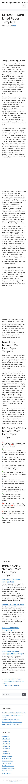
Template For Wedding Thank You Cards (13, 713)
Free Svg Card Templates (11, 685)
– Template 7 (6, 751)
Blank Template (6, 758)
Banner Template (7, 756)
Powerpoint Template (8, 768)
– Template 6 (6, 748)
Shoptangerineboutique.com (15, 2)
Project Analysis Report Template (11, 724)
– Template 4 (6, 744)
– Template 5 (6, 746)
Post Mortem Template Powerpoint (12, 722)
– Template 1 (5, 736)
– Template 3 (6, 741)
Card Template (6, 763)
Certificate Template (8, 766)
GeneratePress (15, 781)
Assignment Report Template (10, 719)
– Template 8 (6, 753)
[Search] (24, 694)
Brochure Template (7, 761)
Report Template (7, 771)
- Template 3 (8, 679)
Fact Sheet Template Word (13, 605)
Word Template (16, 679)
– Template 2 (6, 739)
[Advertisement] (14, 43)
